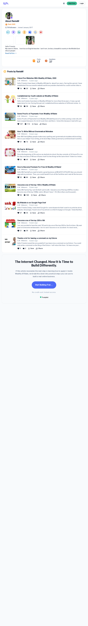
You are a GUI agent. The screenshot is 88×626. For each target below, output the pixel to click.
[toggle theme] (64, 3)
